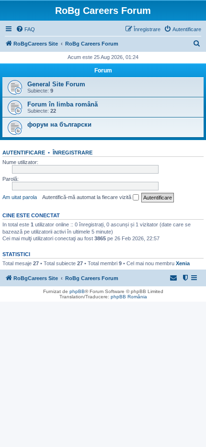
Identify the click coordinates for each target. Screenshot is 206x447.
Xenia (183, 263)
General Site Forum (56, 84)
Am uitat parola (19, 197)
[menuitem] (25, 29)
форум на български (59, 124)
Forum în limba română (62, 104)
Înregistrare (72, 152)
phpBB (77, 291)
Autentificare (23, 152)
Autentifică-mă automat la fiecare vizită (87, 197)
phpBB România (129, 296)
